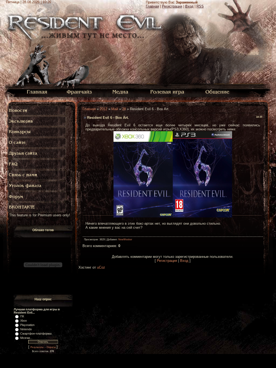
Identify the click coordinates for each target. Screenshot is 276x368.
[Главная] (37, 91)
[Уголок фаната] (37, 186)
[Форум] (37, 197)
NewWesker (125, 239)
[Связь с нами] (37, 175)
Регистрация (172, 6)
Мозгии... (26, 337)
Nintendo (26, 329)
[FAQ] (38, 164)
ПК (22, 316)
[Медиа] (121, 91)
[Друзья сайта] (37, 153)
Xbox (23, 320)
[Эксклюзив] (37, 121)
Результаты (36, 347)
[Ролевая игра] (168, 91)
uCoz (101, 267)
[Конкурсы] (37, 132)
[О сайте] (37, 143)
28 (124, 109)
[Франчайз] (79, 91)
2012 (103, 109)
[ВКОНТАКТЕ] (37, 207)
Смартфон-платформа (35, 333)
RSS (200, 6)
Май (114, 109)
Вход (189, 6)
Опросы (51, 347)
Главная (152, 6)
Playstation (27, 325)
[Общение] (218, 91)
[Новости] (37, 110)
